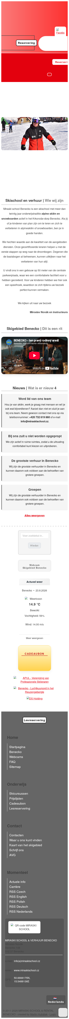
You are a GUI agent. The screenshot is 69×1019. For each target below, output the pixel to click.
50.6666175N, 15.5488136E (22, 979)
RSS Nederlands (21, 911)
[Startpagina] (6, 62)
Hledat (34, 545)
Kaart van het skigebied (25, 845)
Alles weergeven (35, 515)
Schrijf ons (16, 850)
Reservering (26, 43)
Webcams (16, 756)
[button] (62, 1012)
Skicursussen (18, 793)
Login (53, 1014)
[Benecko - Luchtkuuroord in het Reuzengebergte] (34, 690)
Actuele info (17, 881)
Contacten (16, 835)
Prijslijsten (16, 798)
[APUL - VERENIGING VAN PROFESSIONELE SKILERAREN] (34, 679)
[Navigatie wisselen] (49, 74)
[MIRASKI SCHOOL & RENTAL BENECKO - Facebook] (60, 32)
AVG (12, 855)
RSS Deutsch (18, 906)
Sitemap (15, 766)
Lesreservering (19, 808)
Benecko (15, 751)
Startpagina (17, 747)
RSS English (18, 896)
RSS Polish (17, 901)
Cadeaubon (17, 803)
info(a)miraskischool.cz (27, 961)
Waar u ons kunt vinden (25, 840)
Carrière (14, 886)
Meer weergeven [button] (34, 638)
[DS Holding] (34, 698)
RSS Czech (17, 891)
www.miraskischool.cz (26, 970)
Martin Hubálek (38, 1014)
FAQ (12, 761)
